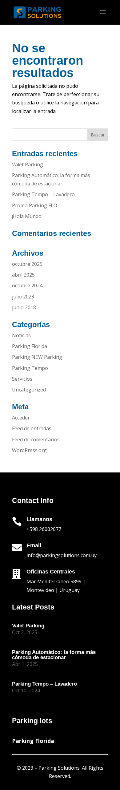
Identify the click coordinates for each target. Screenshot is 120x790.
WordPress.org (29, 450)
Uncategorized (29, 389)
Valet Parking (27, 164)
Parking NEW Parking (37, 357)
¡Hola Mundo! (27, 216)
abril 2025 (23, 274)
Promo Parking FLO (34, 205)
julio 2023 (23, 296)
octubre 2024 (27, 285)
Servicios (22, 378)
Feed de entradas (31, 428)
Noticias (21, 335)
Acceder (21, 417)
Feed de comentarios (36, 439)
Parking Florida (29, 346)
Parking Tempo (30, 368)
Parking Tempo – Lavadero (43, 194)
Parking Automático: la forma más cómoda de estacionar (54, 654)
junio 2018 (24, 307)
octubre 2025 (27, 264)
